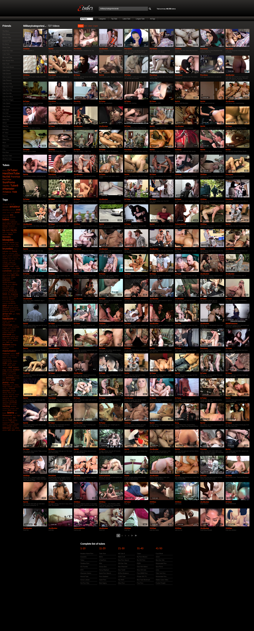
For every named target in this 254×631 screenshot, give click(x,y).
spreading (11, 400)
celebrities (16, 255)
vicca (4, 426)
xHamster (8, 188)
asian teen (5, 215)
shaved (12, 389)
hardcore (8, 318)
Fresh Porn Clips (7, 50)
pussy (5, 382)
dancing (9, 273)
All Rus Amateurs (123, 573)
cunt (14, 271)
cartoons (11, 253)
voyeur (14, 426)
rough (4, 387)
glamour (5, 309)
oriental (9, 370)
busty (14, 251)
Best (85, 26)
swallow (13, 406)
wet (13, 428)
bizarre (4, 234)
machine (11, 347)
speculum (13, 398)
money (9, 357)
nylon (4, 365)
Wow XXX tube (141, 570)
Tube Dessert (6, 73)
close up (5, 260)
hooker (15, 325)
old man (5, 367)
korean (10, 340)
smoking (11, 394)
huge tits (13, 329)
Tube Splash (6, 103)
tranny (15, 420)
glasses (11, 309)
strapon (5, 404)
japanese (6, 337)
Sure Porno (159, 566)
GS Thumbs (84, 566)
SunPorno (8, 182)
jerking (13, 336)
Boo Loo (5, 136)
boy (17, 244)
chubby (5, 258)
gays (4, 305)
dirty (3, 277)
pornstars (10, 378)
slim (13, 392)
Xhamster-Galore (85, 573)
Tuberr (139, 553)
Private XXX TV (142, 576)
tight (18, 415)
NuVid (6, 176)
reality (11, 383)
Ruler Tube (5, 64)
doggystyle (6, 279)
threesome (7, 415)
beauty (5, 226)
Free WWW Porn (142, 573)
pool (3, 378)
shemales (6, 391)
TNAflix (6, 185)
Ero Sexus (5, 44)
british (17, 246)
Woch (4, 142)
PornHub (15, 176)
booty (4, 244)
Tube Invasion (6, 77)
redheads (6, 385)
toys (10, 420)
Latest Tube (126, 19)
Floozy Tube (6, 47)
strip (10, 404)
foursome (5, 299)
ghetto (16, 305)
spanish (15, 396)
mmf (17, 355)
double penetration (9, 282)
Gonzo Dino (103, 566)
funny (13, 301)
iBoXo (101, 557)
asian (17, 212)
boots (17, 242)
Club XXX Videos (142, 566)
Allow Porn (121, 583)
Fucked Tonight (160, 583)
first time (5, 296)
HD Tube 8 (121, 553)
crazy (17, 266)
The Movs (5, 31)
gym (14, 314)
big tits (14, 230)
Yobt (14, 191)
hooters (4, 327)
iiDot (100, 563)
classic (10, 258)
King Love (5, 146)
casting (4, 255)
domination (6, 280)
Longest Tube (140, 19)
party (4, 374)
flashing (5, 298)
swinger (12, 408)
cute (18, 271)
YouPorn (5, 194)
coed (13, 260)
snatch (17, 394)
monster (14, 357)
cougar (13, 264)
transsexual (6, 422)
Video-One (5, 139)
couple (5, 266)
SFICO (4, 123)
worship (17, 430)
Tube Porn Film (7, 90)
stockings (13, 402)
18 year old (6, 204)
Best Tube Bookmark (143, 580)
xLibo (157, 570)
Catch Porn (102, 580)
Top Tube (114, 19)
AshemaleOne (180, 224)
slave (10, 392)
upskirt (11, 424)
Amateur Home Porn (86, 553)
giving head (14, 308)
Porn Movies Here (8, 60)
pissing (10, 375)
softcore (5, 396)
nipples (15, 361)
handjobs (6, 316)
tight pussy (5, 418)
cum (18, 268)
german (10, 305)
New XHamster (122, 566)
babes (5, 219)
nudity (10, 363)
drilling (4, 284)
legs (11, 342)
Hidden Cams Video (162, 580)
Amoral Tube (84, 576)
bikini (4, 232)
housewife (15, 327)
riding (16, 385)
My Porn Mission (142, 557)
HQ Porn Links (7, 159)
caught (10, 255)
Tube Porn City (7, 83)
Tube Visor (102, 553)
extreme (5, 290)
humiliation (5, 330)
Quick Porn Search (105, 573)
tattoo (10, 410)
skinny (4, 392)
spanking (5, 398)
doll (12, 279)
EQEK (139, 563)
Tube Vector (6, 106)
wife (9, 430)
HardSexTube (11, 173)
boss (8, 244)
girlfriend (5, 308)
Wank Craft (121, 557)
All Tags (152, 19)
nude (4, 363)
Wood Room (6, 116)
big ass (5, 228)
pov (3, 380)
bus (10, 251)
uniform (5, 424)
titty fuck (5, 420)
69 (13, 204)
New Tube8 (121, 570)
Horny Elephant (104, 570)
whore (4, 430)
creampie (6, 268)
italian (13, 334)
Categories (102, 19)
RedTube (6, 179)
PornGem (77, 49)
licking (13, 345)
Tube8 (14, 185)
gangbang (11, 303)
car (7, 253)
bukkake (5, 251)
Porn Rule (5, 152)
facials (11, 290)
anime (4, 212)
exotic (12, 288)
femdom (14, 292)
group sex (7, 313)
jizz (17, 336)
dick (13, 275)
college (5, 262)
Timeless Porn (84, 563)
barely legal (6, 222)
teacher (14, 410)
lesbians (6, 344)
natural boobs (7, 361)
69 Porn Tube (6, 37)
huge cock (6, 329)
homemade (7, 325)
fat (15, 290)
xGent (158, 557)
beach (14, 224)
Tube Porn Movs (7, 96)
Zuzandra (83, 557)
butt (3, 253)
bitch (14, 232)
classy (15, 258)
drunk (10, 284)
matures (6, 353)
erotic (8, 286)
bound (13, 244)
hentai (4, 321)
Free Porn (140, 583)
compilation (6, 264)
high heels (6, 323)
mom (4, 357)
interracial (6, 334)
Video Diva (5, 119)
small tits (5, 394)
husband (12, 330)
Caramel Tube (6, 41)
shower (13, 391)
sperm (4, 400)
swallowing (5, 408)
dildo (17, 275)
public (13, 380)
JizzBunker (103, 49)
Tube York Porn (160, 573)
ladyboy (15, 340)
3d (11, 204)
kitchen (4, 340)
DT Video (5, 132)
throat (14, 415)
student (14, 404)
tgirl (16, 413)
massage (5, 348)
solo (10, 396)
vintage (9, 426)
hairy (18, 314)
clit (19, 258)
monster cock (6, 359)
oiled (13, 365)
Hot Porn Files (84, 583)
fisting (16, 296)
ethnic (12, 286)
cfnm (4, 257)
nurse (14, 363)
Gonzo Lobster (85, 580)
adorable (5, 207)
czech (4, 273)
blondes (6, 236)
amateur (15, 206)
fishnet (11, 296)
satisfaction (16, 387)
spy (16, 400)
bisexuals (9, 232)
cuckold (13, 268)
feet (9, 292)
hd (15, 319)
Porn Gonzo (6, 34)
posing (17, 378)
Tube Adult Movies (8, 67)
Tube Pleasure (7, 80)
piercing (4, 375)
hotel (9, 327)
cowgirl (11, 266)
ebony (14, 284)
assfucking (5, 217)
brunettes (7, 248)
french (11, 299)
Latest (90, 26)
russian (10, 387)
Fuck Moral (159, 553)
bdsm (9, 224)
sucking (6, 406)
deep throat (6, 275)
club (10, 260)
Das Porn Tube (7, 155)
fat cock (4, 292)
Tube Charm (6, 70)
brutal (15, 249)
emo (3, 286)
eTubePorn (102, 560)
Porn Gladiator (103, 576)
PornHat (77, 101)
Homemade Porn (161, 563)
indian (4, 332)
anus (8, 212)
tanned (4, 410)
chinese (9, 257)
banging (12, 220)
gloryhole (17, 309)
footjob (14, 298)
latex (3, 342)
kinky (12, 338)
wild (13, 430)
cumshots (7, 271)
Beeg (4, 171)
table (17, 408)
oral (10, 367)
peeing (9, 374)
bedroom (12, 226)
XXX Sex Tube (122, 563)
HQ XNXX (121, 580)
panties (5, 372)
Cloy (3, 149)
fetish (4, 294)
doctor (8, 277)
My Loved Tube (7, 57)
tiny (11, 418)
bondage (5, 242)
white (17, 428)
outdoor (16, 370)
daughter (15, 273)
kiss (16, 338)
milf (17, 353)
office (9, 365)
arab (12, 212)
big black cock (12, 228)
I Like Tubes (6, 54)
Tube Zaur (5, 110)
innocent (11, 332)
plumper (16, 375)
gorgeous (5, 311)
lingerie (5, 347)
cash (16, 253)
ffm (9, 294)
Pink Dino (5, 129)
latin (8, 342)
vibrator (16, 424)
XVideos (6, 192)
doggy (13, 277)
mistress (12, 355)
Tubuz (82, 560)
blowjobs (7, 239)
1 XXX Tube (122, 576)
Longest (95, 26)
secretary (5, 388)
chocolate (15, 257)
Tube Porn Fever (7, 87)
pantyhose (12, 372)
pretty (8, 380)
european (5, 288)
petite (14, 374)
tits (14, 418)
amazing (5, 210)
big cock (6, 230)
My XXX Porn (141, 560)
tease (4, 413)
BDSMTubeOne (231, 323)
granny (12, 311)
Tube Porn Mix (7, 93)
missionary (5, 355)
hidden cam (11, 321)
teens (10, 412)
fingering (14, 294)
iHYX (81, 570)
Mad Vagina (103, 583)
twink (13, 422)
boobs (12, 242)
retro (12, 385)
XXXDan (26, 49)
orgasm (16, 367)
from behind (6, 301)
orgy (4, 370)
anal (18, 209)
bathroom (14, 222)
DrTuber (12, 170)
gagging (5, 303)
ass (11, 215)
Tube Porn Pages (7, 100)
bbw (4, 224)
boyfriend (5, 246)
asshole (12, 217)
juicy (8, 338)
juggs (4, 338)
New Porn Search (123, 560)
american (12, 210)
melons (13, 354)
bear (18, 224)
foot (10, 298)
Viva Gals (5, 113)
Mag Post (5, 126)
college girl (11, 262)
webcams (6, 428)
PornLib (26, 373)
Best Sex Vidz (160, 560)
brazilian (11, 246)
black (10, 234)
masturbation (9, 350)
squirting (5, 402)
